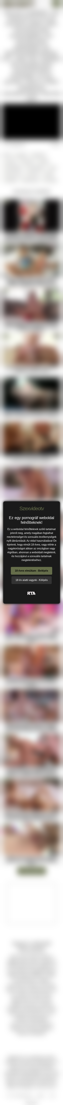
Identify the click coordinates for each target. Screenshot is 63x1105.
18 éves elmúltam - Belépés (31, 570)
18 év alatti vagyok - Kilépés (32, 580)
